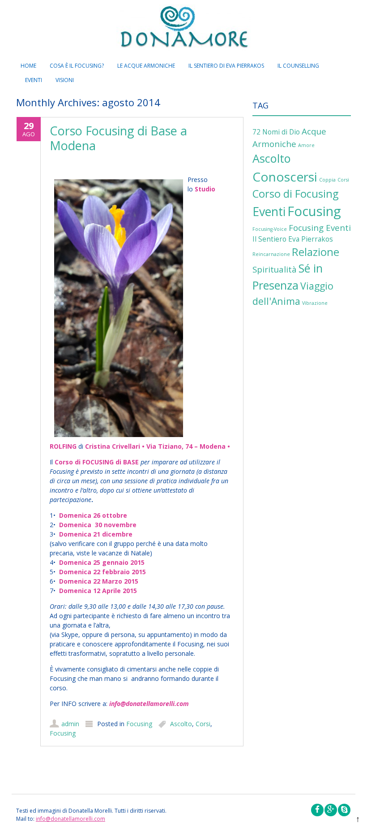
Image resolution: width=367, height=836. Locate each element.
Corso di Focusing (295, 193)
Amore (306, 145)
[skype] (344, 810)
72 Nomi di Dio (276, 132)
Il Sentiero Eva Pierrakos (292, 239)
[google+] (330, 810)
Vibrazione (315, 303)
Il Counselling (298, 65)
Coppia (327, 180)
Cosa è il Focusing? (77, 65)
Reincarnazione (271, 254)
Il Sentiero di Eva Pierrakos (226, 65)
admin (70, 723)
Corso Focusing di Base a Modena (118, 137)
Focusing (139, 723)
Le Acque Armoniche (146, 65)
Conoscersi (284, 176)
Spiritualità (274, 269)
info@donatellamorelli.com (70, 819)
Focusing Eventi (320, 227)
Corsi (203, 723)
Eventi (33, 80)
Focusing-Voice (269, 229)
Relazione (315, 252)
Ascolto (181, 723)
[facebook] (317, 810)
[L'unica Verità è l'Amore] (183, 29)
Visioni (64, 80)
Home (28, 65)
